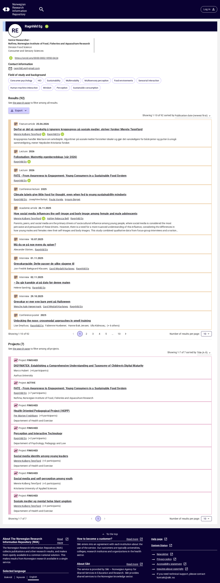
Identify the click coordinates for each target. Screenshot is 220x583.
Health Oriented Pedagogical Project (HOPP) (42, 410)
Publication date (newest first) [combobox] (191, 115)
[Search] (41, 9)
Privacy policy (164, 559)
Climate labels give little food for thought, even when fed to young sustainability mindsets (70, 194)
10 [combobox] (205, 333)
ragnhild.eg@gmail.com (27, 68)
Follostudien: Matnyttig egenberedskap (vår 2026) (45, 157)
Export (19, 110)
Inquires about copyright (170, 569)
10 (119, 333)
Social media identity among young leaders (41, 456)
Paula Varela (56, 199)
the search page (21, 102)
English (33, 577)
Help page (157, 539)
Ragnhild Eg (53, 134)
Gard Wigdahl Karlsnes (61, 268)
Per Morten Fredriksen (26, 415)
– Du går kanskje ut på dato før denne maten (42, 282)
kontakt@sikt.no (166, 577)
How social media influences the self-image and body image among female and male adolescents (75, 213)
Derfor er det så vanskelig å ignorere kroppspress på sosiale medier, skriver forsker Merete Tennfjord (78, 129)
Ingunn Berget (72, 199)
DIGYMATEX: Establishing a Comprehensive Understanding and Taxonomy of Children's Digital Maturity (79, 365)
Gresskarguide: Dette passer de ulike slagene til (44, 263)
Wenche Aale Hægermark (27, 306)
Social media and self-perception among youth (43, 478)
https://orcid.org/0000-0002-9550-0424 (36, 58)
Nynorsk (20, 577)
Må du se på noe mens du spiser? (35, 244)
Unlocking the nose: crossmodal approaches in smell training (52, 320)
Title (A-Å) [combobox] (202, 352)
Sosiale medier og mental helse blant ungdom (43, 501)
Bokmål (8, 577)
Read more (60, 541)
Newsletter (162, 554)
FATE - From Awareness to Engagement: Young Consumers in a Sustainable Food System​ (70, 388)
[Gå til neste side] (125, 334)
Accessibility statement (169, 564)
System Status (159, 545)
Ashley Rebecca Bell (58, 218)
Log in (207, 9)
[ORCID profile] (43, 134)
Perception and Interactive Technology (38, 433)
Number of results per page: (185, 333)
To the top (112, 534)
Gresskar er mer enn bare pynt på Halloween (42, 301)
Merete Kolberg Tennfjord (27, 134)
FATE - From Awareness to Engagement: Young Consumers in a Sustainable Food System (70, 175)
